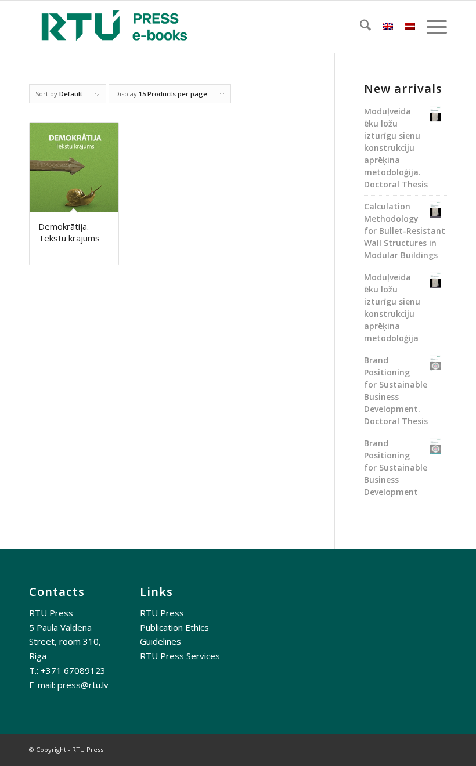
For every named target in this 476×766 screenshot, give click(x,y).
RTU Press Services (180, 656)
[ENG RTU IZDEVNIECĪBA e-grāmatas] (114, 27)
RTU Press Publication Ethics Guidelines (174, 627)
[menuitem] (359, 27)
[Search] (359, 27)
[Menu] (431, 27)
